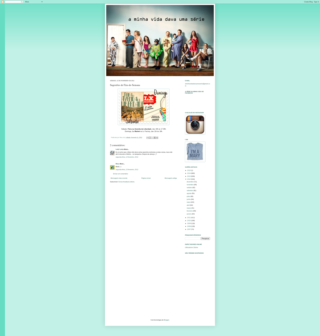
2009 (189, 223)
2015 (189, 170)
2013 (189, 176)
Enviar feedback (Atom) (126, 182)
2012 (189, 179)
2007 (189, 229)
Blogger (166, 320)
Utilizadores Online (191, 247)
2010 (189, 220)
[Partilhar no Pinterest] (157, 137)
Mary (117, 164)
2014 (189, 173)
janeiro (189, 214)
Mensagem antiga (171, 178)
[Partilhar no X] (152, 137)
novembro (190, 185)
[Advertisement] (197, 290)
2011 (189, 217)
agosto (189, 193)
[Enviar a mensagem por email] (147, 137)
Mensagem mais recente (119, 178)
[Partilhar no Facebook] (155, 137)
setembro (190, 190)
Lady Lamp (120, 149)
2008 (189, 226)
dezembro (190, 182)
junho (189, 199)
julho (188, 196)
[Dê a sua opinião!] (150, 137)
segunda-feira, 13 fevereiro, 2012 (127, 157)
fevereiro (190, 211)
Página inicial (146, 178)
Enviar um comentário (120, 174)
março (189, 208)
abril (188, 205)
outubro (189, 187)
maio (188, 202)
